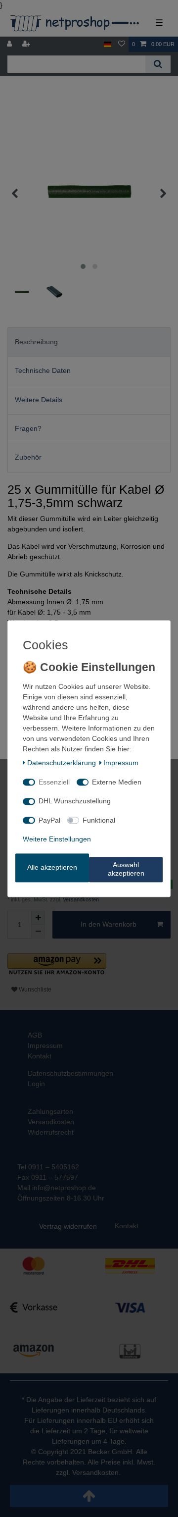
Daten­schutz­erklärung (61, 763)
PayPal (49, 820)
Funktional (99, 820)
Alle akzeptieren (52, 867)
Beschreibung (36, 342)
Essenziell (54, 782)
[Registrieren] (27, 44)
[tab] (89, 342)
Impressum (120, 763)
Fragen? (28, 428)
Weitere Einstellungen (57, 839)
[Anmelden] (10, 44)
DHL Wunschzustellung (75, 801)
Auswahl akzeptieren (126, 869)
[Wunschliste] (122, 44)
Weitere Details (38, 400)
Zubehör (28, 457)
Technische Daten (43, 370)
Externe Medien (116, 782)
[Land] (107, 44)
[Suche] (158, 64)
